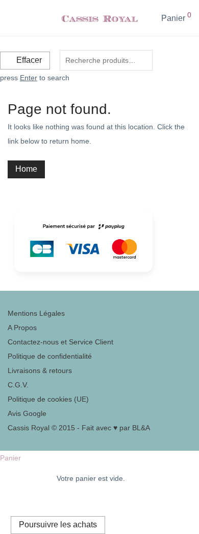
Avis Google (27, 413)
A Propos (22, 327)
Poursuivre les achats (58, 524)
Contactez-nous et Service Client (60, 342)
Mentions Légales (36, 313)
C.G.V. (18, 385)
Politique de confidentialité (50, 356)
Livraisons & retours (40, 370)
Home (26, 169)
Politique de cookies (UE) (48, 399)
